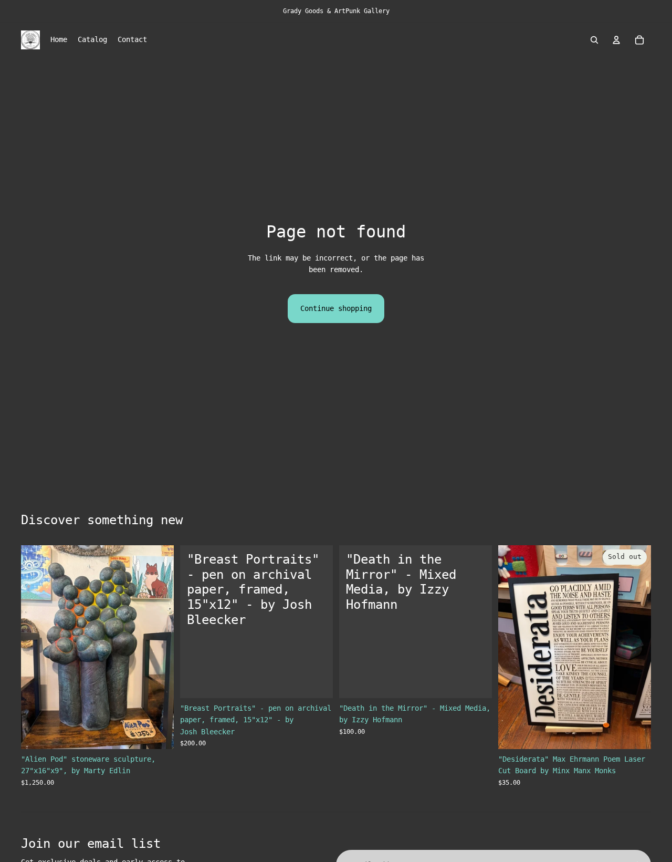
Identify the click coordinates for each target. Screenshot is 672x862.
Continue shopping (336, 308)
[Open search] (594, 39)
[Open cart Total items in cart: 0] (639, 39)
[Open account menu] (616, 39)
